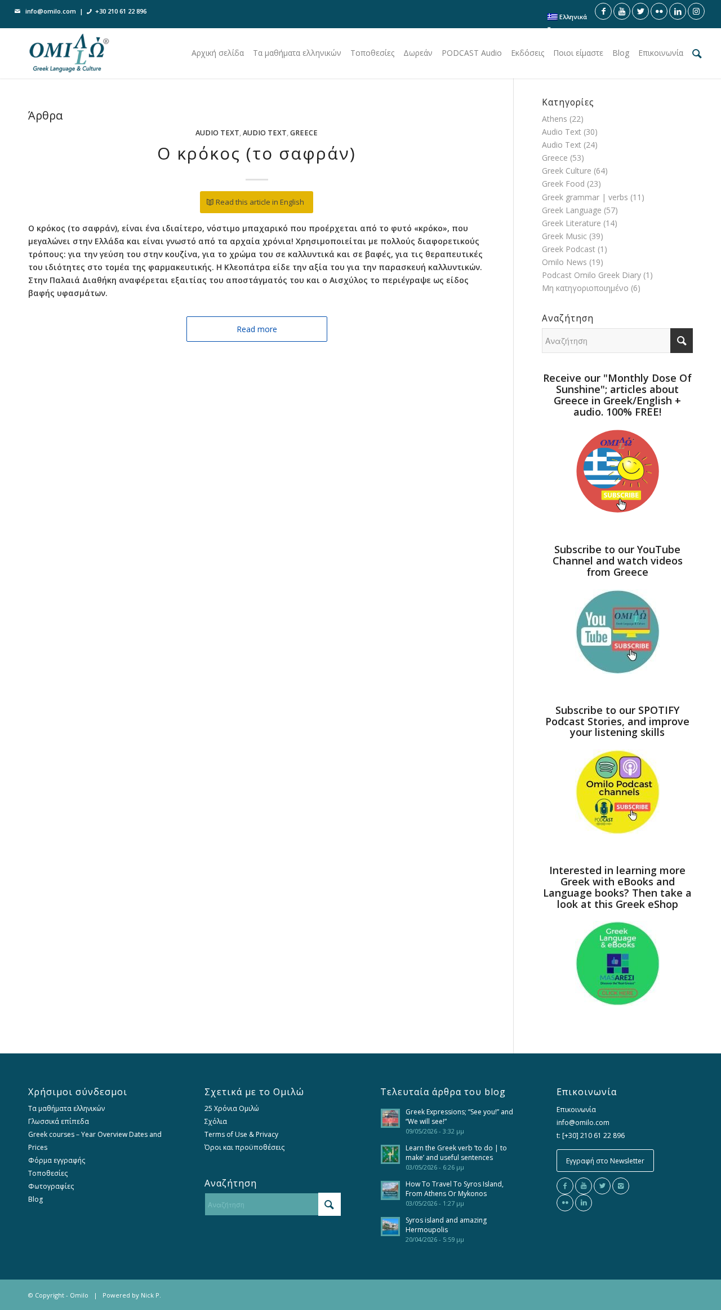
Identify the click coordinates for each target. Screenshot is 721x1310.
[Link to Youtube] (621, 11)
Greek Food (563, 183)
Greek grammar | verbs (585, 197)
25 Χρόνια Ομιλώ (231, 1108)
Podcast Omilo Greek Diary (591, 275)
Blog (35, 1199)
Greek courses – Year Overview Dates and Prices (95, 1141)
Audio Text (217, 133)
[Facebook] (565, 1185)
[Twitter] (602, 1185)
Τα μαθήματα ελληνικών (66, 1108)
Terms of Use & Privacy (241, 1134)
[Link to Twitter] (640, 11)
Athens (554, 118)
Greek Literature (571, 223)
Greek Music (564, 236)
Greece (304, 133)
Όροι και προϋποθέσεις (244, 1147)
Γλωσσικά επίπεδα (58, 1121)
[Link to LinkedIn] (677, 11)
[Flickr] (565, 1202)
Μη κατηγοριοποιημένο (585, 288)
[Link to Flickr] (659, 11)
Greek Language (572, 210)
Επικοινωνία (576, 1109)
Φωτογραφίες (51, 1186)
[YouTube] (583, 1185)
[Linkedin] (583, 1202)
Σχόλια (215, 1121)
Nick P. (151, 1295)
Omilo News (564, 262)
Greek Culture (566, 170)
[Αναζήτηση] (697, 53)
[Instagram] (620, 1185)
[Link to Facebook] (603, 11)
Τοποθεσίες (48, 1173)
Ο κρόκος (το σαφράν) (256, 153)
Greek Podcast (568, 249)
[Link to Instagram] (696, 11)
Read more (257, 329)
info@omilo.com (50, 11)
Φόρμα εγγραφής (56, 1160)
